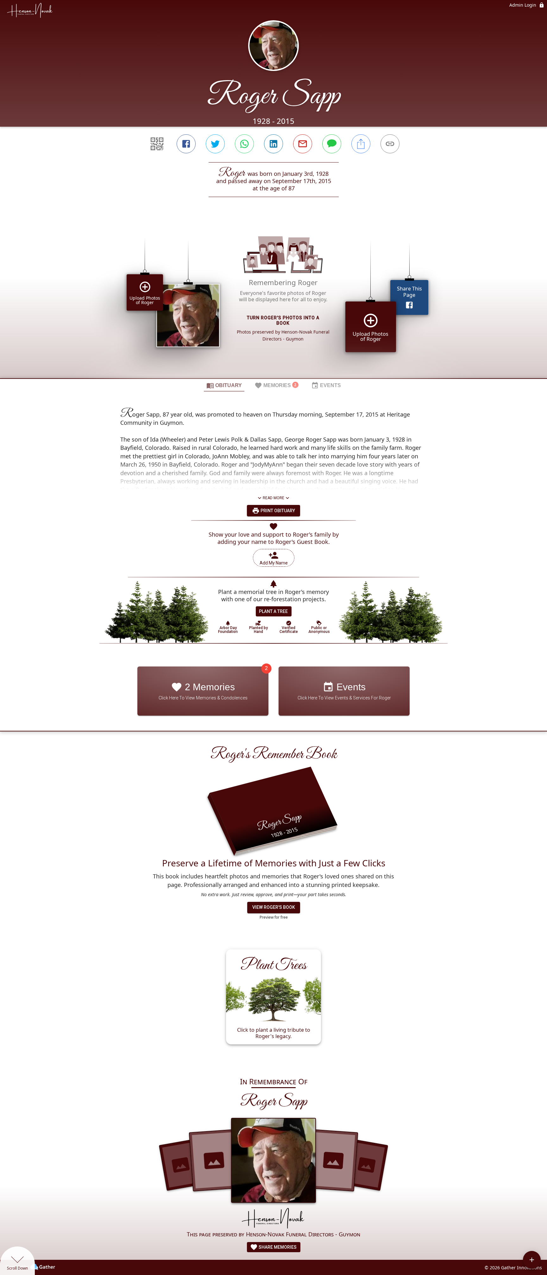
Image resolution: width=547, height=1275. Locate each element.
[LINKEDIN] (273, 143)
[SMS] (331, 143)
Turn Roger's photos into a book (283, 320)
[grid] (273, 298)
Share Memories (277, 1247)
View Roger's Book (273, 907)
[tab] (224, 385)
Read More (273, 498)
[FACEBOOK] (186, 143)
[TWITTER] (215, 143)
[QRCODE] (157, 143)
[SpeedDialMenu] (532, 1260)
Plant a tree (273, 611)
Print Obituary (277, 510)
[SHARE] (360, 143)
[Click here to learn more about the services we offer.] (273, 1219)
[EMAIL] (302, 143)
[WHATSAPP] (244, 143)
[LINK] (389, 143)
